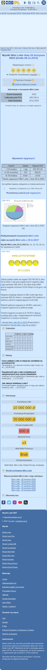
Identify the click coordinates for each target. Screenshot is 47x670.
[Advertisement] (23, 31)
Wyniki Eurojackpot (9, 548)
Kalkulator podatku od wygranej (13, 587)
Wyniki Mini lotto (29, 48)
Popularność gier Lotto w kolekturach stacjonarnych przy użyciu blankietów (19, 373)
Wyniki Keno (6, 540)
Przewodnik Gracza (9, 591)
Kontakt (5, 622)
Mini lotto (18, 48)
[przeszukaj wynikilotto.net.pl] (38, 3)
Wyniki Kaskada (8, 559)
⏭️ (33, 80)
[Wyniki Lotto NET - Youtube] (20, 502)
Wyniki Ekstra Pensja (9, 563)
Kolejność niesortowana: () (24, 75)
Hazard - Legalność (9, 606)
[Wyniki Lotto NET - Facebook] (3, 502)
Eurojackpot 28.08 (12, 13)
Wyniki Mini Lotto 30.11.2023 (23, 325)
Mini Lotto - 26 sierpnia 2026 (23, 488)
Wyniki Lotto (6, 532)
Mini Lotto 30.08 (40, 13)
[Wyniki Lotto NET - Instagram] (14, 502)
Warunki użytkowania (9, 634)
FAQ (3, 618)
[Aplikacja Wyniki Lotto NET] (25, 3)
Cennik (4, 579)
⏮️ (14, 80)
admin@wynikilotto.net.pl (13, 517)
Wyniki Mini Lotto (8, 556)
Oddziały (5, 595)
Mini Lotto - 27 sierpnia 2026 (23, 486)
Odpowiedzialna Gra (9, 583)
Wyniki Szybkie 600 (9, 544)
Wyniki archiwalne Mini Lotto (19, 471)
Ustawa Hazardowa (9, 599)
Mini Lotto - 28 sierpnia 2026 (23, 484)
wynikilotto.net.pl (21, 521)
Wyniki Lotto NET (7, 48)
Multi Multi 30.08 (26, 13)
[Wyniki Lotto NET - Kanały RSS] (25, 502)
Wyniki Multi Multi (8, 552)
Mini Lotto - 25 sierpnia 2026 (23, 490)
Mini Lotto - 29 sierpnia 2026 (23, 482)
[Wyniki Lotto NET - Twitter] (9, 502)
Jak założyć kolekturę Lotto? (15, 383)
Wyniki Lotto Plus (8, 536)
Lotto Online (6, 602)
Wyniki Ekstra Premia (9, 567)
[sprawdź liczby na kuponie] (29, 3)
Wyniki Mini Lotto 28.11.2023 (14, 322)
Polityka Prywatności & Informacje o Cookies (18, 630)
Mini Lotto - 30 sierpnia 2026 (23, 479)
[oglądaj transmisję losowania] (33, 3)
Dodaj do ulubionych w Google (25, 84)
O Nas (4, 626)
